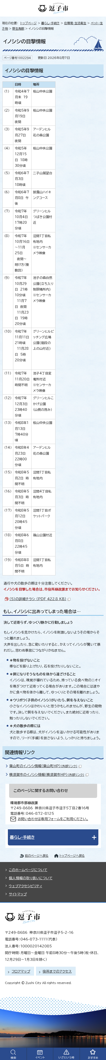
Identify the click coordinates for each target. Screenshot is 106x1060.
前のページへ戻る (37, 855)
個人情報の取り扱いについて (31, 878)
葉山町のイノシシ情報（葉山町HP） (43, 766)
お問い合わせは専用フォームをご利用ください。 (53, 819)
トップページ (28, 23)
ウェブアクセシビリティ (25, 886)
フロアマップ (21, 971)
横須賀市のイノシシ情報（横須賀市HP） (46, 774)
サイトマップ (18, 894)
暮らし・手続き (50, 23)
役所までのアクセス (57, 971)
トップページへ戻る (72, 855)
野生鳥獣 (18, 28)
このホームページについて (28, 870)
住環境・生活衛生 (75, 23)
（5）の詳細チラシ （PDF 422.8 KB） (37, 599)
